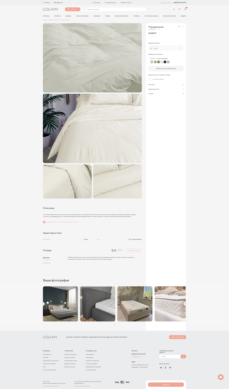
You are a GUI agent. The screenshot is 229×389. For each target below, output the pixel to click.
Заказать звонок (166, 2)
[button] (43, 304)
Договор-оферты (69, 367)
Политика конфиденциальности (51, 386)
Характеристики (153, 89)
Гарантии (46, 357)
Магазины (57, 2)
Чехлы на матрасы (121, 16)
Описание (151, 84)
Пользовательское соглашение (82, 386)
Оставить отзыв (134, 250)
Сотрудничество (110, 2)
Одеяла (183, 16)
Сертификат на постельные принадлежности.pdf (62, 222)
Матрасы (69, 337)
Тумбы (107, 16)
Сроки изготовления (49, 363)
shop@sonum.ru (136, 357)
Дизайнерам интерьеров (93, 367)
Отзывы (151, 93)
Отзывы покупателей (49, 370)
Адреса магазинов (177, 337)
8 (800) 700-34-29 (180, 2)
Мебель (85, 337)
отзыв (158, 29)
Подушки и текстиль (96, 337)
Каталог (74, 9)
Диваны (68, 16)
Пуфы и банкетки (169, 16)
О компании (96, 2)
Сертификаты (47, 354)
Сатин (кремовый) (162, 58)
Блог (44, 367)
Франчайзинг (90, 354)
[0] (185, 9)
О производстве (91, 370)
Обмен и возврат (69, 357)
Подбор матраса (125, 2)
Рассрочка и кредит (70, 354)
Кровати (57, 16)
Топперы (136, 16)
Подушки (96, 16)
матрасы (46, 16)
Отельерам (89, 357)
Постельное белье (151, 16)
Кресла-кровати (82, 16)
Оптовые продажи (91, 363)
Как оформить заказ (70, 360)
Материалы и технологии (51, 360)
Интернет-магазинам (92, 360)
